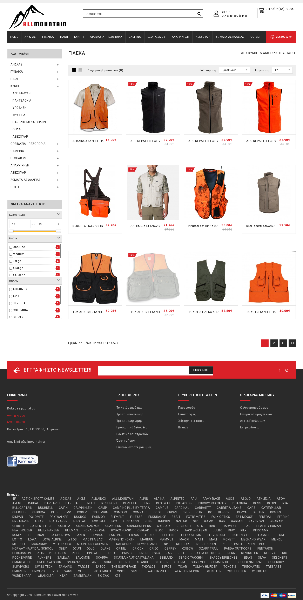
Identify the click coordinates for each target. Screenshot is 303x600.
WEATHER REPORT (188, 571)
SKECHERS (279, 557)
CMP (68, 512)
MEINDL (276, 539)
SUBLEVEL (198, 562)
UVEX (54, 571)
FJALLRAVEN (58, 521)
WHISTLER (214, 571)
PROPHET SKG (150, 553)
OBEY (63, 548)
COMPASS (140, 512)
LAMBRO (97, 535)
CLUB (55, 512)
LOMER (283, 535)
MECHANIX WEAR (253, 539)
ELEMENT (117, 516)
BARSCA (72, 503)
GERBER (18, 525)
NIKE (167, 544)
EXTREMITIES (196, 516)
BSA (285, 503)
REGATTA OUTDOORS (206, 553)
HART (213, 525)
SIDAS (247, 557)
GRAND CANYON (87, 525)
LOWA (32, 539)
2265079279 (284, 36)
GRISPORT (184, 525)
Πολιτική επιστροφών (132, 434)
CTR (199, 512)
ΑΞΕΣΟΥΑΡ (203, 36)
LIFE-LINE (168, 535)
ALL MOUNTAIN (123, 498)
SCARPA (102, 557)
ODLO (91, 548)
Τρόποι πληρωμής (129, 420)
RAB (169, 553)
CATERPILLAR (271, 507)
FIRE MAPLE (20, 521)
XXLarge (19, 275)
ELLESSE (136, 516)
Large (17, 261)
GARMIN (237, 521)
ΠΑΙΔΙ (64, 36)
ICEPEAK (143, 530)
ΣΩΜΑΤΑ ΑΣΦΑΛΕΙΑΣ (230, 36)
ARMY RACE (211, 498)
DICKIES (275, 512)
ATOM (281, 498)
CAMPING (135, 36)
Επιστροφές (187, 414)
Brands (183, 427)
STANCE (143, 562)
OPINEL (121, 548)
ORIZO (154, 548)
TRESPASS (274, 566)
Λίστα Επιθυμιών (252, 420)
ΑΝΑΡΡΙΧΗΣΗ (180, 36)
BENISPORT (109, 503)
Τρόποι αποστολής (130, 414)
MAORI (184, 539)
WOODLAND (260, 571)
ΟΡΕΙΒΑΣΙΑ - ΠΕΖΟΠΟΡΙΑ (106, 36)
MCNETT (229, 539)
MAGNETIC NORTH (121, 539)
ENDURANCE (157, 516)
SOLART (92, 562)
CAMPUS (162, 507)
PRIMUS (128, 553)
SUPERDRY (276, 562)
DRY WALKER (59, 516)
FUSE (148, 521)
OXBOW (187, 548)
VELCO (83, 571)
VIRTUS (136, 571)
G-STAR (181, 521)
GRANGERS (113, 525)
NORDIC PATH (232, 544)
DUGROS (80, 516)
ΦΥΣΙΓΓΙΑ (19, 115)
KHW (231, 530)
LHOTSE (151, 535)
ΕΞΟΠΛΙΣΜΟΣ (157, 36)
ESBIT (176, 516)
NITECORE (183, 544)
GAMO (208, 521)
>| (292, 343)
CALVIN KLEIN (83, 507)
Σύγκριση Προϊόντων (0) (105, 70)
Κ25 (117, 575)
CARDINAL (182, 507)
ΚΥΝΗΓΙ (79, 36)
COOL (157, 512)
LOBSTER (265, 535)
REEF (181, 553)
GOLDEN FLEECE (41, 525)
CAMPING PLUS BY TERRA (131, 507)
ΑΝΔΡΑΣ (30, 36)
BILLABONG (184, 503)
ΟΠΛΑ (17, 129)
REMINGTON (249, 553)
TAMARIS (65, 566)
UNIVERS (38, 571)
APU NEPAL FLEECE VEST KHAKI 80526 (215, 141)
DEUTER (258, 512)
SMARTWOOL (21, 562)
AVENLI (17, 503)
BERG (146, 503)
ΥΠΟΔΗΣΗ (19, 107)
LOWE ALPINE (52, 539)
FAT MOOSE (244, 516)
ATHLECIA (264, 498)
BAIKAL (33, 503)
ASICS (230, 498)
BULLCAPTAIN (22, 507)
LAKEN (80, 535)
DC (210, 512)
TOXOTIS (229, 566)
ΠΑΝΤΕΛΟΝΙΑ (22, 100)
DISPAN (18, 317)
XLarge (18, 268)
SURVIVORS (20, 566)
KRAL (41, 535)
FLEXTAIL (80, 521)
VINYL (121, 571)
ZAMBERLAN (82, 575)
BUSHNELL (45, 507)
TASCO (101, 566)
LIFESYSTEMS (191, 535)
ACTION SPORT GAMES (38, 498)
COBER (82, 512)
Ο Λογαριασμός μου (254, 407)
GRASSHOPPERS (139, 525)
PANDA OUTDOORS (237, 548)
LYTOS (72, 539)
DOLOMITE (36, 516)
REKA (231, 553)
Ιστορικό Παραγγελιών (256, 414)
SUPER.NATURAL (250, 562)
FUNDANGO (131, 521)
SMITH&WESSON (49, 562)
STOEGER (161, 562)
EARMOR (98, 516)
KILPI (244, 530)
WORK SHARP (22, 575)
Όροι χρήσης (125, 440)
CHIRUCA (38, 512)
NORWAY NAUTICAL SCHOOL (32, 548)
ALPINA (159, 498)
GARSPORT (257, 521)
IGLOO (159, 530)
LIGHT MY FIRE (242, 535)
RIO (284, 553)
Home (14, 36)
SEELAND (166, 557)
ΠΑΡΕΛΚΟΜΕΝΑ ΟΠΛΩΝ (29, 122)
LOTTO (17, 539)
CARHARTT (203, 507)
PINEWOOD (95, 553)
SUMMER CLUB (222, 562)
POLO (112, 553)
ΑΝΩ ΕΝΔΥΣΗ (22, 93)
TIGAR (182, 566)
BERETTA (19, 303)
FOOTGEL (99, 521)
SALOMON (82, 557)
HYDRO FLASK (121, 530)
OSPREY (170, 548)
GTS (200, 525)
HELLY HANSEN (48, 530)
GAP (222, 521)
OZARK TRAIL (208, 548)
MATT (199, 539)
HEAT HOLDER (22, 530)
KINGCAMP (261, 530)
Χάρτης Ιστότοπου (191, 420)
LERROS (133, 535)
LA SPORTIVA (60, 535)
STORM (179, 562)
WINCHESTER (236, 571)
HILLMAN (71, 530)
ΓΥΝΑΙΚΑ (48, 36)
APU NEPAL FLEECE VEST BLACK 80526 (158, 141)
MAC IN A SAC (93, 539)
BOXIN (271, 503)
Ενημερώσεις (250, 427)
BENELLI (89, 503)
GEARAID (276, 521)
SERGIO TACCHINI (191, 557)
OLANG (105, 548)
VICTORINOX (102, 571)
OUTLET (255, 36)
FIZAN (39, 521)
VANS (68, 571)
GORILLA (64, 525)
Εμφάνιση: (262, 70)
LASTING (115, 535)
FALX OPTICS (220, 516)
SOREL (109, 562)
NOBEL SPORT (206, 544)
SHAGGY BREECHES (223, 557)
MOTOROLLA (62, 544)
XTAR (63, 575)
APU (16, 296)
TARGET (84, 566)
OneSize (19, 247)
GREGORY (164, 525)
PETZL (76, 553)
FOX (114, 521)
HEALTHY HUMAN (268, 525)
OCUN (77, 548)
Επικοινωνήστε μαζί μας (134, 447)
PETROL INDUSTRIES (51, 553)
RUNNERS (44, 557)
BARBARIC (52, 503)
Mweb (74, 594)
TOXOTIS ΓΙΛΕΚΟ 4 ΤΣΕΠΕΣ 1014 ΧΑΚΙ (215, 311)
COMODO (120, 512)
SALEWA (63, 557)
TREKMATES (251, 566)
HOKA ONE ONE (94, 530)
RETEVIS (270, 553)
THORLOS (149, 566)
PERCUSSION (21, 553)
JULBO (217, 530)
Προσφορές (186, 407)
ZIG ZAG (103, 575)
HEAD (246, 525)
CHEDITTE (19, 512)
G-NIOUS (164, 521)
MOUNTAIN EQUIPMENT (93, 544)
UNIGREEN (19, 571)
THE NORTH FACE (124, 566)
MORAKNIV (39, 544)
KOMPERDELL (22, 535)
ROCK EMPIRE (22, 557)
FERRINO (283, 516)
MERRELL (19, 544)
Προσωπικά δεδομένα (132, 427)
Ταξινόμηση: (208, 70)
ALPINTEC (177, 498)
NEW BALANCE (147, 544)
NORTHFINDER (258, 544)
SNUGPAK (74, 562)
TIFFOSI (167, 566)
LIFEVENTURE (216, 535)
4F (14, 498)
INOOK (173, 530)
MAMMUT (167, 539)
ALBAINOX (20, 289)
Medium (19, 254)
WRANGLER (46, 575)
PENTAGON (265, 548)
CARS (251, 507)
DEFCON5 (224, 512)
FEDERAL (265, 516)
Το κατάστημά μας (129, 407)
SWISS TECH (44, 566)
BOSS (257, 503)
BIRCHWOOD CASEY (212, 503)
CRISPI (172, 512)
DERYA (242, 512)
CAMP (102, 507)
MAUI (213, 539)
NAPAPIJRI (124, 544)
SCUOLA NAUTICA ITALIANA (134, 557)
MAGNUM (147, 539)
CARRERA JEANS (229, 507)
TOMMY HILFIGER (205, 566)
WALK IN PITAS (158, 571)
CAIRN (63, 507)
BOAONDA (240, 503)
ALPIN (144, 498)
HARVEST (230, 525)
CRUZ (186, 512)
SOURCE (125, 562)
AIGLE (81, 498)
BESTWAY (163, 503)
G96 (195, 521)
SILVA (262, 557)
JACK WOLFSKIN (195, 530)
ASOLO (246, 498)
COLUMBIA (20, 310)
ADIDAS (66, 498)
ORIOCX (138, 548)
